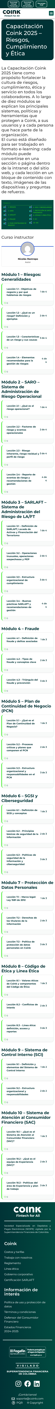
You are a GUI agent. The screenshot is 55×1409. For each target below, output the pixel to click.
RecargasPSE (41, 4)
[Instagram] (18, 1383)
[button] (51, 13)
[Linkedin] (36, 1383)
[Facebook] (27, 1383)
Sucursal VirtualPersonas (13, 4)
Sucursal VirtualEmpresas (27, 4)
